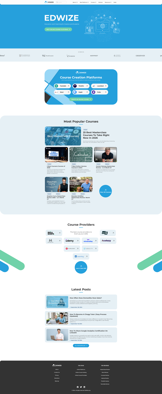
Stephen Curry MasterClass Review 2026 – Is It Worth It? (56, 197)
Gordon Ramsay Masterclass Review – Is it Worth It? (105, 167)
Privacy (57, 375)
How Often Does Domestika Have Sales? (86, 298)
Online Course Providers (81, 375)
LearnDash (100, 86)
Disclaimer (56, 378)
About (56, 369)
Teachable (63, 86)
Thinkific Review (105, 381)
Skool (61, 92)
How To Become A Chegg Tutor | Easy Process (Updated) (88, 315)
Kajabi (80, 92)
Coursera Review (105, 375)
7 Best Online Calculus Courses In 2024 (79, 167)
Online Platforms (81, 369)
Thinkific (81, 86)
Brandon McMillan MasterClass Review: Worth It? (81, 197)
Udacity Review (105, 378)
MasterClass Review (105, 369)
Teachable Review (105, 384)
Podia (99, 92)
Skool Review (105, 372)
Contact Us (57, 372)
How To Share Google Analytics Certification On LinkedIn (89, 332)
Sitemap (57, 381)
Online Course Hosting (81, 372)
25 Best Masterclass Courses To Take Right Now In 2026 (96, 135)
